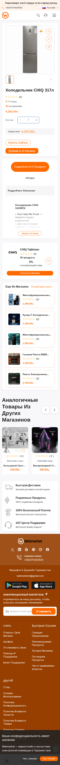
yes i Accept (49, 758)
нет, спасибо (30, 758)
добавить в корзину (22, 151)
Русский (51, 7)
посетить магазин (30, 273)
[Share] (49, 47)
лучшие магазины (42, 650)
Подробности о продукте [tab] (30, 166)
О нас (6, 687)
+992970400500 (13, 7)
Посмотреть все (41, 286)
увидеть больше (30, 233)
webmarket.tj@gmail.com (30, 575)
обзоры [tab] (30, 178)
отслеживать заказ (14, 647)
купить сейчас (18, 142)
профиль (8, 641)
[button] (45, 409)
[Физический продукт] (41, 31)
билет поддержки (14, 662)
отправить (43, 611)
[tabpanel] (30, 211)
